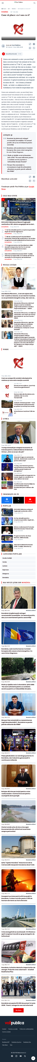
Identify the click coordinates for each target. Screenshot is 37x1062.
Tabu (11, 1045)
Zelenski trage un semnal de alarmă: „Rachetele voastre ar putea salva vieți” (24, 459)
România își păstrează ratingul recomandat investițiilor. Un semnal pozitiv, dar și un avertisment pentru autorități (19, 141)
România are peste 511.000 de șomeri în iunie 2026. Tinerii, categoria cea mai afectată (18, 1004)
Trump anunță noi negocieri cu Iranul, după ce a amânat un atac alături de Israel (24, 477)
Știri (9, 8)
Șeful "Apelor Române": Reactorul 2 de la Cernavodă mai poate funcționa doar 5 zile (17, 864)
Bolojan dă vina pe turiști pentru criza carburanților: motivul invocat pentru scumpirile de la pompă (15, 793)
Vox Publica (16, 45)
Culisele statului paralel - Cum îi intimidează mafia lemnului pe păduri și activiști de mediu (24, 404)
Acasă (4, 8)
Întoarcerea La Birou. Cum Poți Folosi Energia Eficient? (24, 386)
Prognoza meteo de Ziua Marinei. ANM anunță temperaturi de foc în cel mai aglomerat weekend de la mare (19, 247)
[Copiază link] (30, 44)
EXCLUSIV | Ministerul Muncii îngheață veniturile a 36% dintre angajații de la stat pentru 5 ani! (17, 224)
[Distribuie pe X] (34, 48)
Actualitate (4, 227)
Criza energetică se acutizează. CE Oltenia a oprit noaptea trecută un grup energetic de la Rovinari (18, 934)
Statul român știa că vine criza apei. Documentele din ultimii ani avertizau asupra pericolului (15, 829)
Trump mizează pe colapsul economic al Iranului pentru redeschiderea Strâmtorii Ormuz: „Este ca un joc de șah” (17, 450)
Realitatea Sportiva (16, 1042)
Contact (4, 1029)
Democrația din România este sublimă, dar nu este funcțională (24, 396)
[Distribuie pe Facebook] (34, 44)
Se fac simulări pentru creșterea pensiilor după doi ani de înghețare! (20, 231)
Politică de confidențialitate (26, 1029)
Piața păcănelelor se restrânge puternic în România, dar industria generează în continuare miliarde (17, 758)
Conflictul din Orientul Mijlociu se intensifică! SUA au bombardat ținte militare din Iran (24, 486)
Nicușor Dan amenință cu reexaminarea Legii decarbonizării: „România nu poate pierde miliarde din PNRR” (19, 168)
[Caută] (34, 3)
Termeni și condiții (13, 1029)
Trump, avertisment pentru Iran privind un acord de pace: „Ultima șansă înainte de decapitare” (24, 468)
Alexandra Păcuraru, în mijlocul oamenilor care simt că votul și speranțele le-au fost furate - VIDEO (25, 315)
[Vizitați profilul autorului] (3, 46)
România (14, 8)
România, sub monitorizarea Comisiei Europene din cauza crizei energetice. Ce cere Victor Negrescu (20, 150)
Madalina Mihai (31, 610)
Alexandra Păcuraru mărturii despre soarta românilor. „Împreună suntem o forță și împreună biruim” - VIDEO (24, 305)
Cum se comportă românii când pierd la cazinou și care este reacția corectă (16, 379)
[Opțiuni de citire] (33, 1058)
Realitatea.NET (6, 1042)
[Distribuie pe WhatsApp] (30, 48)
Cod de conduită (6, 1032)
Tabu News (5, 1045)
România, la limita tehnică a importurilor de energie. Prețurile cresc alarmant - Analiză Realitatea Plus (18, 969)
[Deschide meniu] (3, 3)
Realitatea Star (27, 1042)
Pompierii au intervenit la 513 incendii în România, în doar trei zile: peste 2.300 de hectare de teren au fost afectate (16, 898)
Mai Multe (18, 1010)
